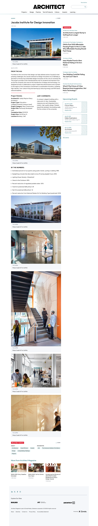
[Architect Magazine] (49, 7)
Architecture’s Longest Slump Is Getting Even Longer (74, 34)
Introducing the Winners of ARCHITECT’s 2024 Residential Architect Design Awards (53, 477)
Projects (24, 12)
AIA (39, 448)
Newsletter (84, 2)
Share (58, 18)
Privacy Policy (32, 511)
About (12, 511)
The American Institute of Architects (51, 448)
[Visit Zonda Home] (80, 511)
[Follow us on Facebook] (17, 492)
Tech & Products (48, 12)
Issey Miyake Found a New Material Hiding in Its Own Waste (72, 62)
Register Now (68, 110)
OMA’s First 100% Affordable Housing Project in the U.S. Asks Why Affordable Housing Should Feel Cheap (74, 47)
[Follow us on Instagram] (20, 492)
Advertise (18, 511)
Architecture (15, 448)
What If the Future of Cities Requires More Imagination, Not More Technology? (74, 88)
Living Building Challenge (24, 450)
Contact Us (24, 511)
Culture (57, 12)
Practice (38, 12)
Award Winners (24, 448)
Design (32, 12)
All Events (66, 137)
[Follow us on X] (15, 492)
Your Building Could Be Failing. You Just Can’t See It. (74, 75)
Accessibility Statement (43, 511)
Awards (64, 12)
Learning (72, 12)
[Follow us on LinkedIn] (12, 492)
